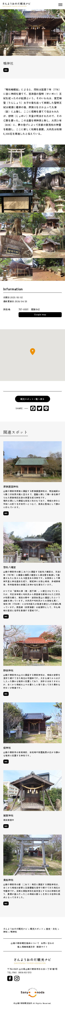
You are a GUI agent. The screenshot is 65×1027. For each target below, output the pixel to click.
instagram (16, 978)
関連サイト (42, 947)
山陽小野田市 (32, 992)
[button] (32, 351)
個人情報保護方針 (26, 947)
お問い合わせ (47, 943)
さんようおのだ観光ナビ (16, 5)
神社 (6, 70)
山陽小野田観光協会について (25, 943)
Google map (40, 314)
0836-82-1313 (25, 972)
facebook (9, 978)
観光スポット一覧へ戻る (32, 398)
